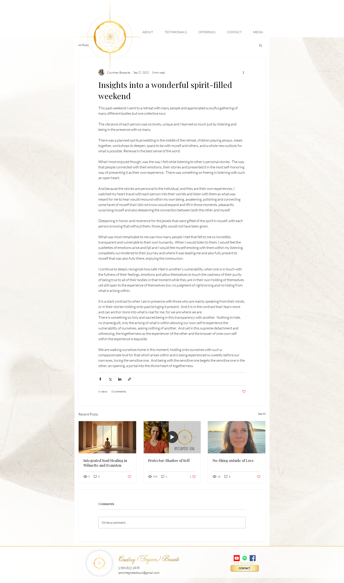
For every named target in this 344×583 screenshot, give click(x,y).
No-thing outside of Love (233, 460)
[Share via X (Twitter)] (110, 379)
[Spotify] (245, 558)
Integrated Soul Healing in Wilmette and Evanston (105, 463)
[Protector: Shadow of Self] (172, 437)
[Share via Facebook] (100, 379)
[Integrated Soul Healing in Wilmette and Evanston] (107, 437)
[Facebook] (253, 558)
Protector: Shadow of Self (169, 460)
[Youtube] (237, 558)
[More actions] (243, 72)
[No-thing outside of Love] (236, 437)
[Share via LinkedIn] (120, 379)
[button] (258, 32)
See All (262, 413)
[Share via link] (129, 379)
